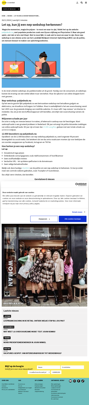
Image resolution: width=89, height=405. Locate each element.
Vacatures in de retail (57, 397)
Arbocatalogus (39, 384)
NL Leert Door (55, 399)
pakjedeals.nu (7, 32)
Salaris (20, 393)
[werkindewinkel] (74, 381)
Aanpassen (43, 219)
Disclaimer (5, 388)
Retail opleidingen (56, 386)
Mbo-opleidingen (55, 384)
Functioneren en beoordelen (55, 390)
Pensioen (37, 389)
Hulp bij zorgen (39, 386)
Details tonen (77, 212)
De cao (20, 386)
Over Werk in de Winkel (8, 384)
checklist (25, 168)
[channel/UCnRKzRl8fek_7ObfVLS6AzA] (70, 381)
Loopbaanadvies (55, 388)
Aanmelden (56, 372)
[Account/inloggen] (77, 2)
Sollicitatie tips (55, 395)
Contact (4, 386)
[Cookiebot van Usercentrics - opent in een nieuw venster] (77, 184)
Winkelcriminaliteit (40, 388)
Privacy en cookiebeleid (8, 389)
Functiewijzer (22, 389)
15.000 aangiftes (49, 127)
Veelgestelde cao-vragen (25, 388)
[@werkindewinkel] (82, 381)
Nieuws (9, 16)
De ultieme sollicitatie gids (58, 393)
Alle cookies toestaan (73, 219)
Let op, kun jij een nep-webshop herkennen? (27, 16)
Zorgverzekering (39, 391)
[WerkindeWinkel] (78, 381)
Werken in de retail (23, 391)
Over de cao (21, 384)
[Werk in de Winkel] (8, 3)
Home (3, 16)
